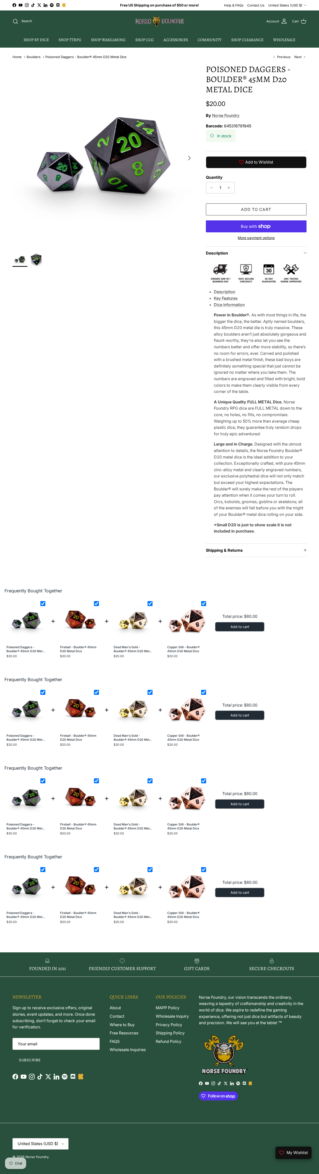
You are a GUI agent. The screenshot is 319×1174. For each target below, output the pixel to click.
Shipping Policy (170, 1032)
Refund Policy (168, 1041)
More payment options (256, 238)
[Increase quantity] (230, 187)
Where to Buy (122, 1024)
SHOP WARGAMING (108, 40)
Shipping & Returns (224, 550)
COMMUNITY (210, 40)
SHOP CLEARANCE (247, 40)
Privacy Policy (169, 1024)
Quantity (214, 177)
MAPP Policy (167, 1007)
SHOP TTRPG (70, 40)
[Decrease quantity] (210, 187)
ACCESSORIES (175, 40)
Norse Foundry (225, 115)
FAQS (115, 1041)
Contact (117, 1016)
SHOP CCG (144, 40)
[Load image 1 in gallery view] (103, 155)
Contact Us (255, 5)
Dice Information (229, 304)
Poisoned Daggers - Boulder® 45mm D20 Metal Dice (86, 57)
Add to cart (256, 209)
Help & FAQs (233, 5)
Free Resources (124, 1032)
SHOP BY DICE (36, 40)
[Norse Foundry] (159, 21)
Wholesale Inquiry (172, 1016)
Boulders (34, 57)
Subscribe (30, 1060)
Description (217, 253)
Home (17, 57)
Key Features (226, 298)
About (115, 1007)
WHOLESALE (284, 40)
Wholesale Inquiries (128, 1049)
